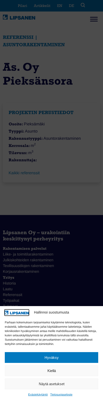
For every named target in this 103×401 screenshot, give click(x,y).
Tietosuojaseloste (61, 394)
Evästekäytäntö (38, 394)
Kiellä (51, 371)
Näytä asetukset (51, 384)
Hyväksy (52, 357)
